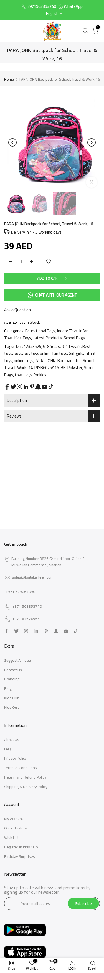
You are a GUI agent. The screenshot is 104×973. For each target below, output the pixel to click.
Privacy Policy (15, 758)
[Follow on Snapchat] (38, 387)
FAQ (7, 748)
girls (79, 353)
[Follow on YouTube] (44, 387)
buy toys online (37, 353)
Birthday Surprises (19, 856)
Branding (11, 679)
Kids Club (11, 698)
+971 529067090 (20, 591)
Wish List (11, 837)
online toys (23, 361)
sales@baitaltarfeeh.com (33, 577)
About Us (11, 739)
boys (18, 353)
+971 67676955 (26, 619)
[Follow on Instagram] (19, 386)
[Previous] (12, 142)
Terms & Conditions (20, 767)
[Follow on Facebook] (7, 387)
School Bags (74, 338)
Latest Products (47, 338)
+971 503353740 (27, 606)
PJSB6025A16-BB (50, 368)
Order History (15, 828)
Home (9, 79)
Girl (71, 353)
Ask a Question (17, 310)
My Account (13, 818)
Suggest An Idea (17, 660)
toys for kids (35, 375)
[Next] (91, 142)
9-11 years (71, 346)
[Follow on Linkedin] (26, 387)
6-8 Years (51, 346)
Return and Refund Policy (25, 777)
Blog (8, 688)
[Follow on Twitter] (13, 387)
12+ (18, 346)
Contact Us (13, 669)
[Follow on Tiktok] (50, 386)
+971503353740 (41, 6)
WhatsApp (73, 6)
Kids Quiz (12, 707)
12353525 (32, 346)
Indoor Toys (67, 331)
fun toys (59, 353)
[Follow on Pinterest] (32, 386)
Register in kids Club (21, 847)
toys (19, 375)
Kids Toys (22, 338)
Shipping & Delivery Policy (25, 786)
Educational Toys (40, 331)
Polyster (74, 368)
